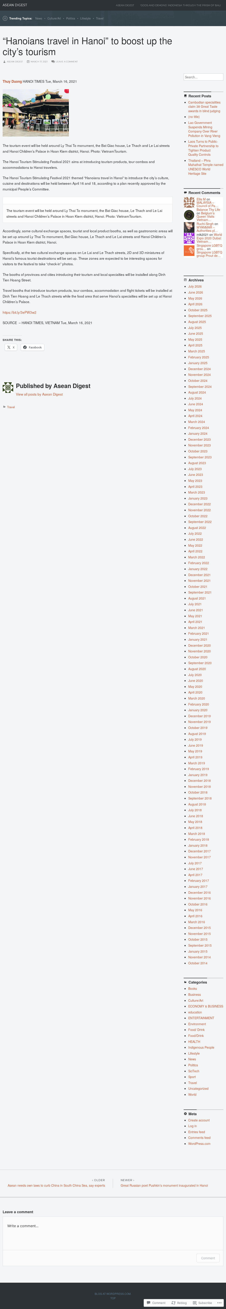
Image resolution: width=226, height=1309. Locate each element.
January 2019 (197, 775)
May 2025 (195, 339)
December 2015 (199, 927)
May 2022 (195, 545)
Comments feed (199, 1137)
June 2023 (195, 474)
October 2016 (197, 904)
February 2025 (198, 357)
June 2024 (195, 404)
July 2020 (195, 675)
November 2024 (199, 374)
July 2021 (195, 604)
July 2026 (195, 286)
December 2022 (199, 504)
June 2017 (195, 869)
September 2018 (200, 798)
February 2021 (198, 633)
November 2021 (199, 580)
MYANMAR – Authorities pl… (207, 229)
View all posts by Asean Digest (39, 394)
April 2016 (195, 916)
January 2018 (197, 845)
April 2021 (195, 621)
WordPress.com (199, 1143)
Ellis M (201, 199)
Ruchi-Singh (205, 223)
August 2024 (197, 392)
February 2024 (198, 427)
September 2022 (200, 521)
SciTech (193, 1071)
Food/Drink (196, 1035)
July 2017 (195, 863)
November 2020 (199, 651)
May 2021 (195, 616)
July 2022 (195, 533)
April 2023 (195, 486)
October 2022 (197, 516)
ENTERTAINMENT (201, 1018)
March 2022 (196, 557)
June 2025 (195, 333)
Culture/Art (54, 18)
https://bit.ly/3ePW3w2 (19, 312)
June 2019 (195, 745)
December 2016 (199, 892)
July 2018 (195, 810)
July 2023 (195, 469)
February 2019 (198, 769)
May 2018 (195, 821)
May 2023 (195, 480)
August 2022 (197, 527)
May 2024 (195, 410)
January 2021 (197, 639)
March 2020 (196, 698)
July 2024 (195, 398)
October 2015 (197, 939)
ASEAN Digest (15, 5)
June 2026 (195, 292)
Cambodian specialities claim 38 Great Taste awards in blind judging (204, 106)
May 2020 (195, 686)
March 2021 (196, 627)
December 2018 (199, 780)
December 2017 (199, 851)
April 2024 (195, 415)
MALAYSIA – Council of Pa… (207, 204)
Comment (208, 1258)
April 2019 (195, 757)
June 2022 (195, 539)
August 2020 (197, 669)
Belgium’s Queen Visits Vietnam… (206, 216)
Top (113, 1298)
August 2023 (197, 463)
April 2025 (195, 345)
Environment (197, 1024)
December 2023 (199, 439)
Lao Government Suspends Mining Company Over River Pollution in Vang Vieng (204, 129)
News (38, 18)
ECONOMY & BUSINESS (205, 1006)
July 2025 (195, 327)
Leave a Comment (67, 61)
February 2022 (198, 563)
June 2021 (195, 610)
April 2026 (195, 304)
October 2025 (197, 310)
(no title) (194, 116)
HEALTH (194, 1041)
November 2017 (199, 857)
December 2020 (199, 645)
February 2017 (198, 880)
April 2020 (195, 692)
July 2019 (195, 739)
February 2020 (198, 704)
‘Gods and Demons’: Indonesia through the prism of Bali (180, 5)
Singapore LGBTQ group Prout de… (209, 254)
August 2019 (197, 733)
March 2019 (196, 763)
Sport (192, 1076)
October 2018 (197, 792)
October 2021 (197, 586)
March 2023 (196, 492)
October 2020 (197, 657)
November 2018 (199, 786)
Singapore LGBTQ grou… (209, 247)
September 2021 (200, 592)
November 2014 (199, 957)
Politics (70, 18)
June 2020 (195, 680)
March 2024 (196, 421)
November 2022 (199, 510)
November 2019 (199, 721)
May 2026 (195, 298)
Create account (199, 1120)
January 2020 (197, 710)
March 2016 (196, 922)
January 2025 (197, 363)
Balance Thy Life (208, 209)
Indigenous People (201, 1047)
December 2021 (199, 575)
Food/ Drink (196, 1029)
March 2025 (196, 351)
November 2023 (199, 445)
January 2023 (197, 498)
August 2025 (197, 321)
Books (192, 988)
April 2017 (195, 875)
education (195, 1012)
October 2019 (197, 727)
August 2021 (197, 598)
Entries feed (196, 1132)
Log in (192, 1126)
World (192, 1094)
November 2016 (199, 898)
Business (194, 994)
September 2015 (200, 945)
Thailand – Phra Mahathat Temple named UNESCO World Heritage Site (205, 167)
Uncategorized (198, 1088)
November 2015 (199, 933)
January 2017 (197, 886)
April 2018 (195, 827)
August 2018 (197, 804)
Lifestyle (85, 18)
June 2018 (195, 816)
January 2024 (197, 433)
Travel (100, 18)
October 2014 (197, 963)
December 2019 (199, 716)
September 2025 (200, 315)
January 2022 (197, 569)
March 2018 (196, 833)
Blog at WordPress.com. (113, 1294)
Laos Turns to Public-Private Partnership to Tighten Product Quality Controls (203, 148)
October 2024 (197, 380)
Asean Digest (125, 5)
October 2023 (197, 451)
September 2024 (200, 386)
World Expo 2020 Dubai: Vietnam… (209, 238)
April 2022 (195, 551)
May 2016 (195, 910)
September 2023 (200, 457)
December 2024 (199, 369)
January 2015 (197, 951)
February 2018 (198, 839)
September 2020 (200, 663)
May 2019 (195, 751)
